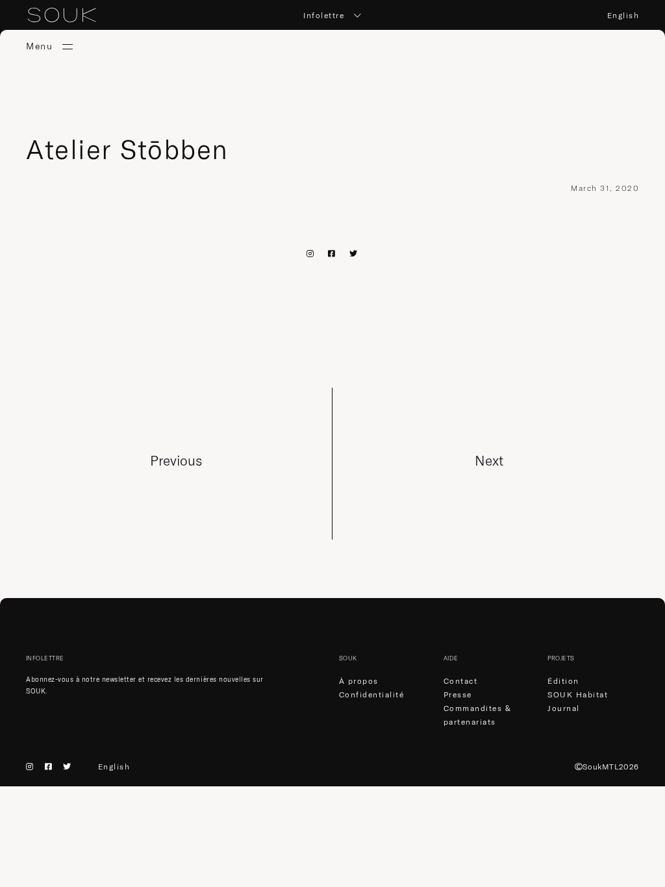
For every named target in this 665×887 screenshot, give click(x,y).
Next (489, 460)
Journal (563, 708)
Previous (176, 460)
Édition (563, 681)
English (623, 15)
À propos (359, 681)
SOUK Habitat (577, 694)
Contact (461, 681)
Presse (458, 694)
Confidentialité (372, 694)
